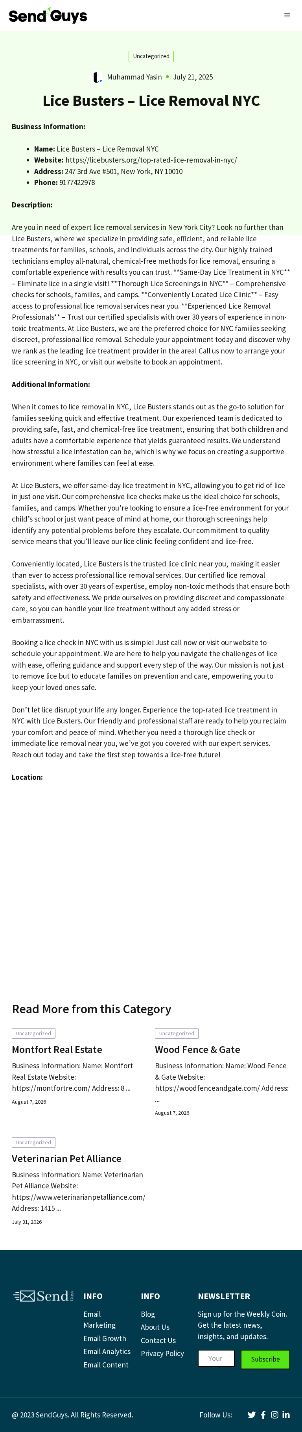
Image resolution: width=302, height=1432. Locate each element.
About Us (155, 1327)
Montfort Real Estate (57, 1049)
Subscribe (265, 1359)
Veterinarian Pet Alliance (67, 1158)
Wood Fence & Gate (197, 1049)
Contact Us (158, 1340)
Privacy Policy (162, 1353)
